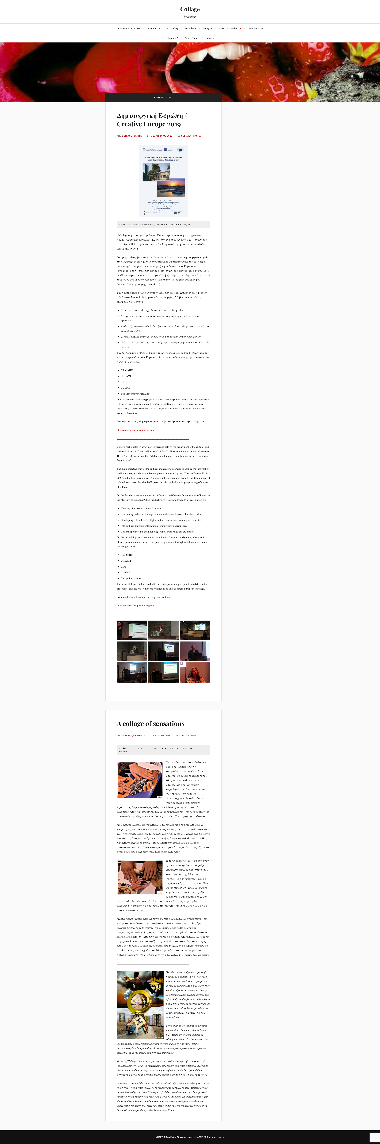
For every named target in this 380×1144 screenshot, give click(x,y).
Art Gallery (172, 28)
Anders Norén (216, 1137)
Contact (209, 37)
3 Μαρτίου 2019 (161, 735)
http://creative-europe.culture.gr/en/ (136, 430)
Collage (190, 9)
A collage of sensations (151, 723)
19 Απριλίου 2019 (162, 136)
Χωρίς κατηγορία (191, 136)
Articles (235, 28)
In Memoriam (154, 28)
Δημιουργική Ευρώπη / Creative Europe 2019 (152, 119)
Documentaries (255, 28)
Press (221, 28)
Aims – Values (192, 37)
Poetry (206, 28)
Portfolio (189, 28)
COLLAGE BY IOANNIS (128, 28)
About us (171, 37)
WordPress (186, 1137)
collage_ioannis (132, 136)
